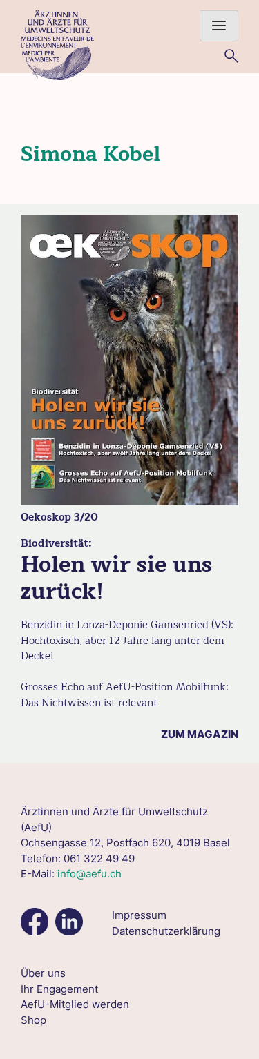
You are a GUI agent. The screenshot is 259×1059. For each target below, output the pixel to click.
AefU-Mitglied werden (75, 1004)
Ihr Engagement (59, 988)
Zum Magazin (199, 734)
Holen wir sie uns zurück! (116, 577)
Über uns (43, 973)
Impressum (139, 915)
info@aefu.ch (89, 873)
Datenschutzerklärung (166, 930)
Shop (33, 1020)
